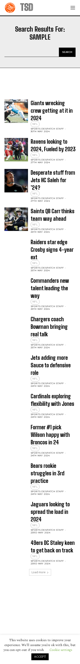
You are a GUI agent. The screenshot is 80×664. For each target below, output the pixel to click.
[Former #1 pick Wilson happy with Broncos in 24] (16, 435)
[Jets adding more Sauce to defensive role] (16, 365)
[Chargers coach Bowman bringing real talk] (16, 327)
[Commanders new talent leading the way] (16, 288)
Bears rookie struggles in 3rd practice (47, 473)
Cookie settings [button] (61, 649)
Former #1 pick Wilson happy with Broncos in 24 (50, 434)
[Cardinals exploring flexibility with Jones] (16, 404)
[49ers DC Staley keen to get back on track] (16, 551)
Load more (39, 572)
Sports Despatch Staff (47, 128)
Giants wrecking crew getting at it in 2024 (52, 110)
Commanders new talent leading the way (50, 288)
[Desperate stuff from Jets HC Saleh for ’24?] (16, 180)
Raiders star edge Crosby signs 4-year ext (52, 249)
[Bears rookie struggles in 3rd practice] (16, 474)
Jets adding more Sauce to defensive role (51, 365)
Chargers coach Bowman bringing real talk (49, 326)
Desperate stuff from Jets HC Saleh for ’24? (53, 180)
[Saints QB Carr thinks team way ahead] (16, 219)
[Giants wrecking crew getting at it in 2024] (16, 111)
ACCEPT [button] (40, 656)
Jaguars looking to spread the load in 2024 (50, 512)
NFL (35, 124)
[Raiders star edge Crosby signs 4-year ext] (16, 250)
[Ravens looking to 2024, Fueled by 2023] (16, 149)
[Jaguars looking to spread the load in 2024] (16, 512)
